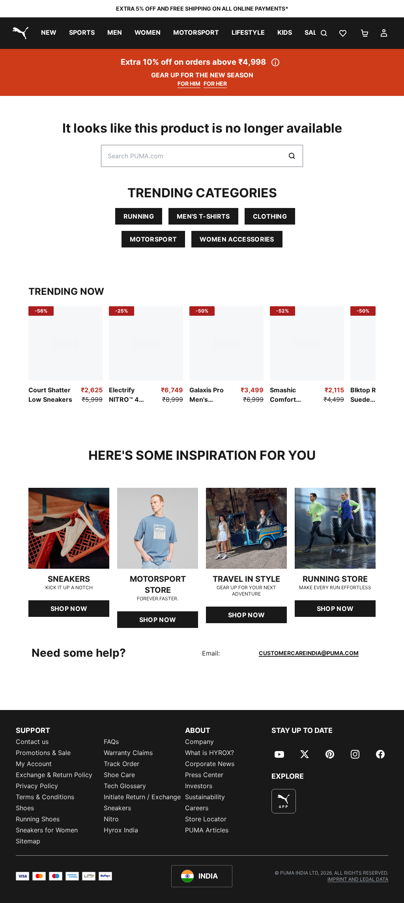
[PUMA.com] (19, 33)
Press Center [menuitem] (204, 775)
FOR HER (215, 83)
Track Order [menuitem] (121, 764)
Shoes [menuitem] (25, 808)
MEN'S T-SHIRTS (203, 216)
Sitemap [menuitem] (28, 841)
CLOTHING (270, 216)
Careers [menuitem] (196, 808)
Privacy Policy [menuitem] (37, 786)
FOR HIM (189, 83)
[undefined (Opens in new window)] (283, 801)
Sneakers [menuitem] (117, 808)
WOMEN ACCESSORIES (237, 239)
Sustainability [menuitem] (205, 797)
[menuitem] (49, 33)
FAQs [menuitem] (111, 742)
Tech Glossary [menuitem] (125, 786)
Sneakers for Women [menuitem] (47, 830)
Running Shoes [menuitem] (38, 819)
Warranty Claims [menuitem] (128, 753)
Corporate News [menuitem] (209, 764)
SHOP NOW (69, 609)
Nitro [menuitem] (111, 819)
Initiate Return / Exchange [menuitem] (142, 797)
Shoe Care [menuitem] (119, 775)
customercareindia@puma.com (309, 653)
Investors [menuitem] (198, 786)
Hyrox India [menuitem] (121, 830)
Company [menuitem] (199, 742)
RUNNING (138, 216)
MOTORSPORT (153, 239)
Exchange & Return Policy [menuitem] (54, 775)
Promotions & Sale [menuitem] (43, 753)
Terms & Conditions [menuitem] (45, 797)
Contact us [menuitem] (32, 742)
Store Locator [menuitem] (205, 819)
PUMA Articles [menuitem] (206, 830)
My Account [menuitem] (34, 764)
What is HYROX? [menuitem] (209, 753)
